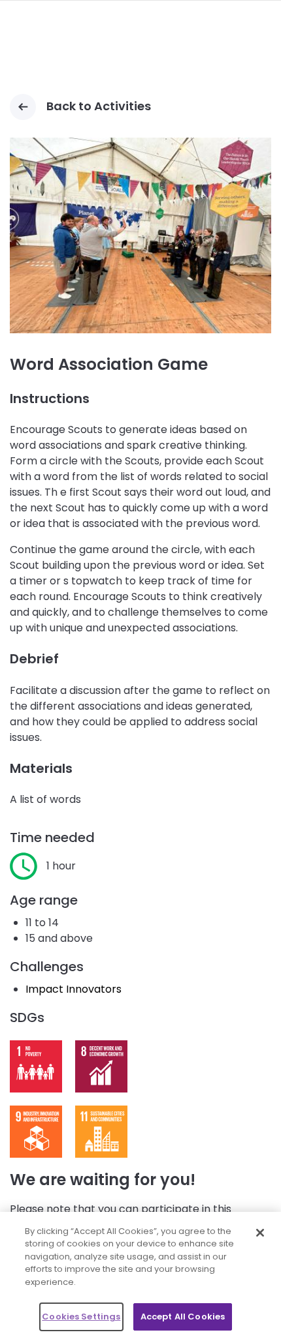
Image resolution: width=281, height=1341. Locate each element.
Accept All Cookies (182, 1316)
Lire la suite (36, 1066)
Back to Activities (98, 106)
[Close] (260, 1232)
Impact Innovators (73, 989)
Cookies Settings (81, 1316)
